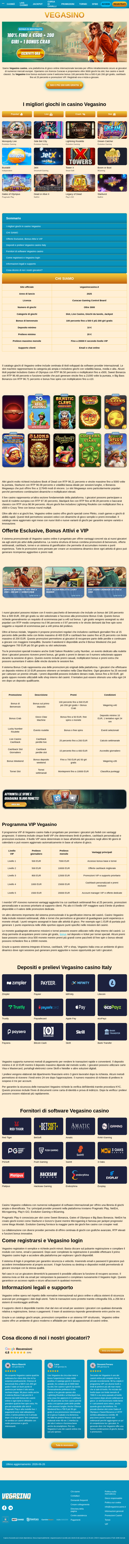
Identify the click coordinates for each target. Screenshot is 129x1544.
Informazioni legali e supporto (21, 264)
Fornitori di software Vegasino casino (24, 251)
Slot (110, 114)
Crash (78, 114)
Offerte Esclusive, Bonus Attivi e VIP (24, 239)
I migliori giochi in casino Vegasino (23, 226)
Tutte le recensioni (64, 1445)
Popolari (15, 114)
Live (47, 114)
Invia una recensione (111, 1351)
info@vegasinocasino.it (115, 1507)
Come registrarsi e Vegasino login (23, 257)
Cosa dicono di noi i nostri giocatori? (24, 270)
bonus (63, 934)
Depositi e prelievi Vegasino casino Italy (26, 245)
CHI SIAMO (12, 232)
